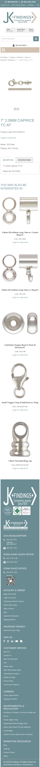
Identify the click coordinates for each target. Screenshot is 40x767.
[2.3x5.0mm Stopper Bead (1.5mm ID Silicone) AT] (20, 323)
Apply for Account (18, 5)
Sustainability (8, 731)
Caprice (27, 57)
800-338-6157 (12, 544)
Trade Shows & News (11, 674)
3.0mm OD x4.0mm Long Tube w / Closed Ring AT (20, 233)
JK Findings (4, 57)
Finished (19, 57)
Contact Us (5, 5)
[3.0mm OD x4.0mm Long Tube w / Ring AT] (20, 268)
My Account (21, 45)
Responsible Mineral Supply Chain (15, 723)
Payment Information (11, 616)
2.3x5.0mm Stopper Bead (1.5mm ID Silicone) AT (20, 346)
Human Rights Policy (10, 720)
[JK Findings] (20, 17)
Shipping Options (9, 619)
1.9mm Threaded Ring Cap (20, 461)
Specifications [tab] (24, 160)
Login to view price (8, 138)
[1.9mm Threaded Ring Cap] (20, 439)
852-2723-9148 (12, 558)
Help (5, 612)
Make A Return (8, 609)
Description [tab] (8, 160)
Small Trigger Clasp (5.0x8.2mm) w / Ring (20, 402)
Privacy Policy (8, 681)
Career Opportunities (10, 695)
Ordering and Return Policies (13, 601)
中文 (38, 5)
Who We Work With (10, 659)
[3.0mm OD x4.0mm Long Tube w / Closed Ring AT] (20, 210)
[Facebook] (4, 641)
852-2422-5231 (12, 562)
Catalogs (6, 749)
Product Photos (9, 752)
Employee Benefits (10, 699)
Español (31, 5)
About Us (6, 652)
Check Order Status (10, 605)
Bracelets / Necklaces (8, 60)
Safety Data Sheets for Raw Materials (17, 727)
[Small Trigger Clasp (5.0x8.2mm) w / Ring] (20, 380)
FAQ (5, 663)
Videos (5, 756)
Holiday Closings (9, 677)
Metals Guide (8, 666)
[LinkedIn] (12, 641)
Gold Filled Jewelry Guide (12, 670)
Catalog (12, 57)
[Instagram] (8, 641)
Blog (5, 745)
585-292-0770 (12, 540)
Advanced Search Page (11, 630)
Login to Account (9, 598)
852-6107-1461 (12, 572)
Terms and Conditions (11, 685)
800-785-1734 (12, 548)
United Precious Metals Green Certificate (18, 734)
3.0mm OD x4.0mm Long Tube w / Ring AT (20, 290)
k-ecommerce (27, 764)
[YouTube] (16, 641)
